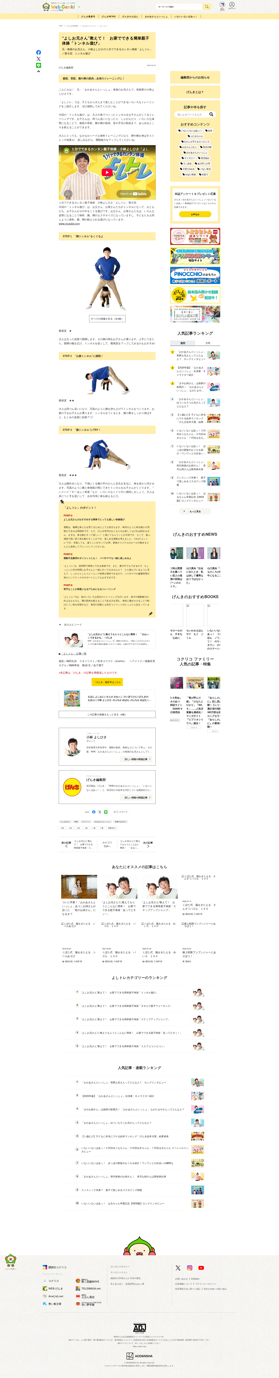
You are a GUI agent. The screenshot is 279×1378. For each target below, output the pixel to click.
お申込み (195, 214)
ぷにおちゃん (197, 136)
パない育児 (205, 168)
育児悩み (205, 157)
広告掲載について (183, 1283)
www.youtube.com (69, 223)
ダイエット (86, 822)
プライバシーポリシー (205, 1283)
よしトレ (103, 25)
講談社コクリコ (214, 706)
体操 (76, 822)
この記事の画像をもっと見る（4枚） (107, 714)
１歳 (70, 828)
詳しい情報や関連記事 (136, 759)
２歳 (78, 828)
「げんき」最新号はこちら (107, 682)
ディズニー (189, 157)
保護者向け (112, 828)
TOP (61, 25)
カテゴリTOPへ (107, 844)
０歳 (62, 828)
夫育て (205, 174)
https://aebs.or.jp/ (139, 1346)
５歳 (101, 828)
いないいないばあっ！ (186, 16)
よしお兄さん (65, 822)
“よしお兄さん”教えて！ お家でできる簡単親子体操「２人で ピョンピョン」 (83, 844)
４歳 (93, 828)
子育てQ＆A (188, 168)
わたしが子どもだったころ (196, 141)
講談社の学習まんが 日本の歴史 (126, 1278)
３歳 (86, 828)
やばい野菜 (190, 174)
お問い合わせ (181, 1278)
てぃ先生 (187, 163)
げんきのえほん (130, 16)
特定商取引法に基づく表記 (187, 1288)
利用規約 (195, 1278)
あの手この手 (204, 163)
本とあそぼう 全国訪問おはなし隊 (127, 1283)
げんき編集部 (66, 67)
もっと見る (195, 511)
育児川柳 (207, 147)
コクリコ (173, 727)
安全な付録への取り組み (215, 1288)
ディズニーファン (119, 1272)
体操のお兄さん (120, 822)
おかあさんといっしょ (156, 16)
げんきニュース (89, 25)
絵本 (210, 130)
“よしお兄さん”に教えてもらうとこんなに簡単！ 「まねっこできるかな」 (130, 844)
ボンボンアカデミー (120, 1266)
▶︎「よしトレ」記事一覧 (73, 653)
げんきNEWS (109, 16)
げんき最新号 (88, 16)
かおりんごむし (189, 147)
